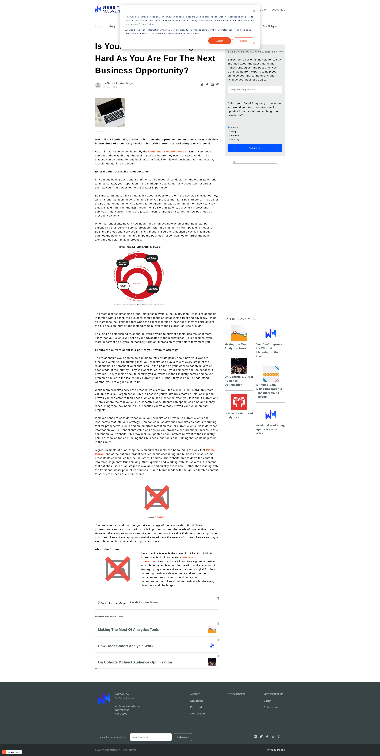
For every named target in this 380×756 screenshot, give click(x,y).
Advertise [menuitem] (197, 700)
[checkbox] (255, 133)
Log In (262, 10)
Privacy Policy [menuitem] (276, 749)
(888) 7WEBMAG (122, 710)
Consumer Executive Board (167, 151)
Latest (98, 26)
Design (112, 26)
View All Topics (269, 26)
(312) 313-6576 (121, 714)
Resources (236, 694)
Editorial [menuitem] (196, 707)
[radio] (255, 127)
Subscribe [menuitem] (271, 707)
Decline (243, 40)
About (195, 694)
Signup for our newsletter (112, 737)
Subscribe (278, 10)
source (160, 517)
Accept (219, 40)
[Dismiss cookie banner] (254, 11)
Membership (273, 694)
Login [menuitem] (268, 700)
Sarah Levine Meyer (144, 602)
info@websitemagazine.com (128, 706)
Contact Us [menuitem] (198, 713)
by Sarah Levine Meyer (119, 83)
